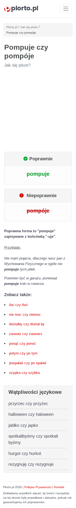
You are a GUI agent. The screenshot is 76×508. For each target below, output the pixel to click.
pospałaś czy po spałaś (27, 363)
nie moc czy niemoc (25, 315)
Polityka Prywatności (38, 487)
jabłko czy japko (23, 425)
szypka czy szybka (24, 373)
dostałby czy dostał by (27, 324)
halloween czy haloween (31, 414)
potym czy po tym (23, 353)
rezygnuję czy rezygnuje (31, 464)
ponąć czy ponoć (22, 344)
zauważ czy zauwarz (25, 334)
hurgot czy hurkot (24, 453)
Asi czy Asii (18, 305)
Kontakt (59, 487)
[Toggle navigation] (66, 8)
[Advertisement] (38, 110)
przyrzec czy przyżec (28, 403)
